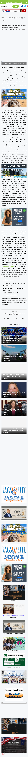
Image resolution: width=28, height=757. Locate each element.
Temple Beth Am (14, 617)
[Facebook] (22, 6)
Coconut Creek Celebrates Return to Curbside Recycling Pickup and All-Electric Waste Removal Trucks (13, 338)
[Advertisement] (14, 45)
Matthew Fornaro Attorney (14, 667)
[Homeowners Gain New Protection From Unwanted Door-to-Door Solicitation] (14, 426)
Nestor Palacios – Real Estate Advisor (14, 633)
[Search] (26, 2)
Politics (16, 17)
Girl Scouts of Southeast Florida (14, 650)
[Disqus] (14, 457)
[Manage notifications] (3, 754)
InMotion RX (14, 600)
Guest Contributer (8, 29)
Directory (15, 6)
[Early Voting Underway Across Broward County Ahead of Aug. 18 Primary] (14, 372)
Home (2, 17)
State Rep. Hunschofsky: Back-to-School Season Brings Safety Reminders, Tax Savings (14, 410)
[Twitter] (25, 6)
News (9, 17)
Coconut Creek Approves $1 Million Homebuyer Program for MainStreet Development (13, 356)
